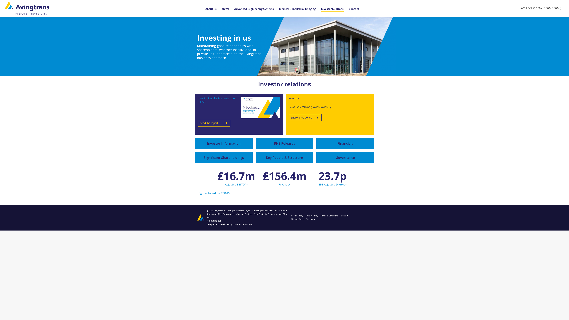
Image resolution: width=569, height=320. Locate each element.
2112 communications (242, 224)
